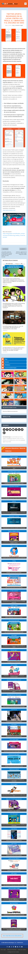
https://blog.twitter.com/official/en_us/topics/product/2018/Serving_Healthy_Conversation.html (14, 235)
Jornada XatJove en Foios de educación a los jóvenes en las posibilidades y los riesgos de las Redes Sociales (13, 349)
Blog (13, 25)
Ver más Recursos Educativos (12, 936)
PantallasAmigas (7, 436)
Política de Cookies (22, 949)
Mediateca (7, 365)
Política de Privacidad (11, 949)
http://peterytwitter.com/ (9, 210)
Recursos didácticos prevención (10, 411)
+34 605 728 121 (20, 942)
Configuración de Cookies (13, 952)
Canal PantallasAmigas (10, 367)
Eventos (7, 362)
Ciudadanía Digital (19, 25)
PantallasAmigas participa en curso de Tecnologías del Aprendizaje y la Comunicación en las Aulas (13, 327)
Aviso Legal (3, 949)
